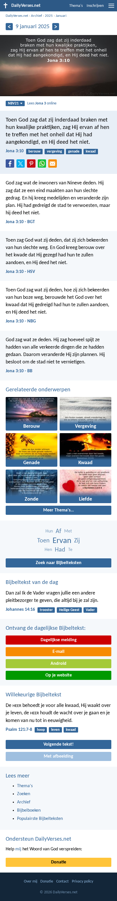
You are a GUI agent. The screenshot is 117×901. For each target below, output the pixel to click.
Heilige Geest (69, 610)
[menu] (111, 8)
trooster (46, 610)
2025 (49, 16)
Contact (62, 881)
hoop (41, 730)
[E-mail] (53, 165)
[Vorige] (9, 26)
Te (70, 550)
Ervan (62, 541)
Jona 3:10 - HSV (20, 272)
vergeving (54, 151)
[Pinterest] (32, 165)
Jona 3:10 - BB (19, 371)
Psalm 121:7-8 (19, 729)
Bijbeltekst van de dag (32, 582)
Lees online (42, 103)
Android (58, 663)
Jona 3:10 (15, 151)
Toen (43, 541)
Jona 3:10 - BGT (20, 222)
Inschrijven (95, 6)
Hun (49, 531)
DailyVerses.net (17, 16)
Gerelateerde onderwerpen (38, 390)
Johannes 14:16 (20, 609)
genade (74, 151)
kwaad (91, 151)
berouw (34, 151)
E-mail (58, 651)
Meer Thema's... (58, 510)
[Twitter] (21, 165)
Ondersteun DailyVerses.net (38, 839)
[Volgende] (55, 26)
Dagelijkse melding (59, 640)
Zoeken (23, 794)
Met (68, 531)
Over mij (30, 881)
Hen (48, 550)
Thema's (76, 6)
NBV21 (13, 103)
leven (55, 730)
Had (60, 550)
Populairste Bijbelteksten (40, 818)
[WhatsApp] (43, 163)
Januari (61, 16)
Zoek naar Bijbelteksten (59, 563)
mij (18, 849)
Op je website (58, 675)
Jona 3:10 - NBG (21, 321)
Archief (36, 16)
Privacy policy (82, 881)
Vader (90, 610)
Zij (77, 541)
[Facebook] (11, 165)
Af (58, 531)
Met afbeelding (58, 756)
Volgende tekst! (58, 744)
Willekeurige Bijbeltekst (33, 695)
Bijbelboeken (29, 810)
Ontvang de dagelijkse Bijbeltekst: (45, 628)
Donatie (58, 862)
